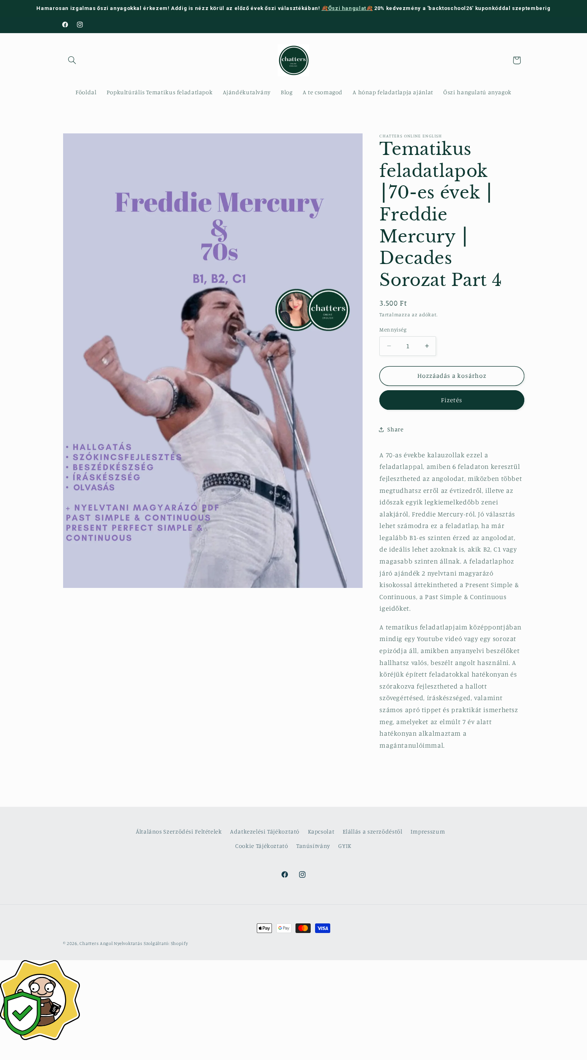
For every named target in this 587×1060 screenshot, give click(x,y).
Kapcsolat (321, 831)
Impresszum (428, 831)
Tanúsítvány (313, 845)
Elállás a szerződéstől (373, 831)
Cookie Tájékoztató (261, 845)
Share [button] (395, 429)
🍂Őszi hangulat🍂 (347, 8)
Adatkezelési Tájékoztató (264, 831)
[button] (72, 60)
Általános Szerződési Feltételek (179, 831)
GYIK (345, 845)
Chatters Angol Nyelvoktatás (110, 943)
